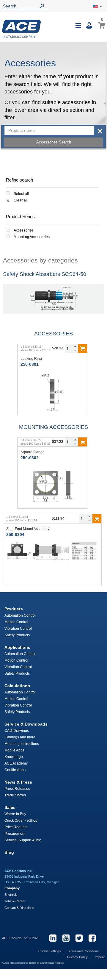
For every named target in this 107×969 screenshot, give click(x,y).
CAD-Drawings (16, 731)
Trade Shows (15, 795)
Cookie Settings (49, 951)
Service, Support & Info (22, 840)
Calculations (17, 685)
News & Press (18, 782)
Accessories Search (53, 142)
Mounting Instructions (21, 744)
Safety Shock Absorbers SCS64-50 (44, 274)
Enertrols (11, 894)
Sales (9, 807)
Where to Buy (15, 814)
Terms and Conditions (83, 951)
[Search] (43, 6)
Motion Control (16, 622)
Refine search (19, 179)
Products (13, 609)
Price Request (15, 827)
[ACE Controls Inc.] (21, 29)
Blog (9, 852)
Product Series (20, 216)
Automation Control (20, 615)
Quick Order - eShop (20, 820)
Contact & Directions (19, 907)
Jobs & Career (15, 901)
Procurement (14, 834)
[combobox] (49, 130)
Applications (17, 647)
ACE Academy (16, 763)
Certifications (15, 770)
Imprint (100, 957)
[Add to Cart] (82, 348)
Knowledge (13, 757)
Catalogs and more (19, 737)
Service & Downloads (26, 724)
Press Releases (17, 789)
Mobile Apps (14, 750)
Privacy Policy (78, 957)
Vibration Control (18, 628)
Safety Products (17, 635)
